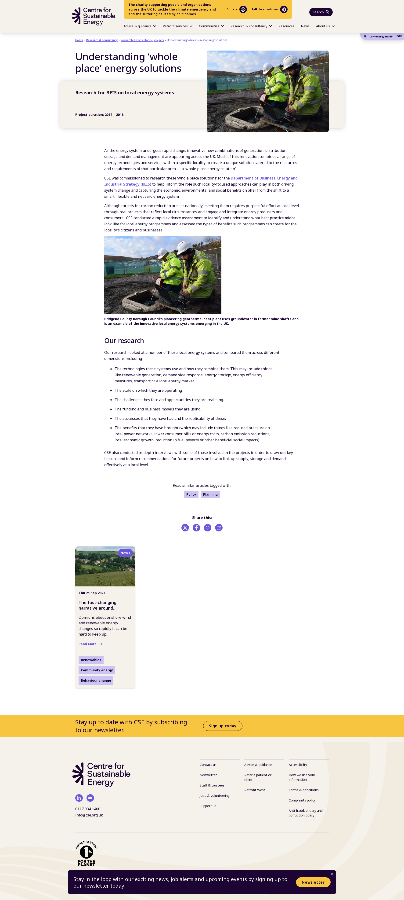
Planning (210, 494)
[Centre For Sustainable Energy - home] (93, 16)
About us (323, 26)
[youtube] (90, 798)
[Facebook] (196, 527)
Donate (232, 9)
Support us (208, 806)
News (305, 26)
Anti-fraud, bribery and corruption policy (306, 812)
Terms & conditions (304, 790)
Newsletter (313, 882)
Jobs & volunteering (215, 795)
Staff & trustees (212, 785)
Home (79, 40)
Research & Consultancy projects (142, 40)
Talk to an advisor (265, 9)
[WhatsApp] (207, 527)
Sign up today (222, 725)
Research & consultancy (249, 26)
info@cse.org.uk (89, 815)
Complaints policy (302, 800)
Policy (191, 494)
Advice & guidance (138, 26)
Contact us (208, 764)
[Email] (219, 527)
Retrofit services (175, 26)
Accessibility (298, 764)
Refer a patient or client (257, 777)
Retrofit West (254, 790)
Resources (286, 26)
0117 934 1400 (87, 809)
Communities (209, 26)
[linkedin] (79, 798)
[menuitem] (140, 25)
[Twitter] (185, 527)
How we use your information (302, 777)
